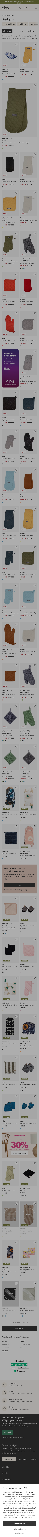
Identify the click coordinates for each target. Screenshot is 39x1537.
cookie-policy (29, 1517)
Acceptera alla (19, 1524)
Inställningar (19, 1533)
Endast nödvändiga (19, 1529)
